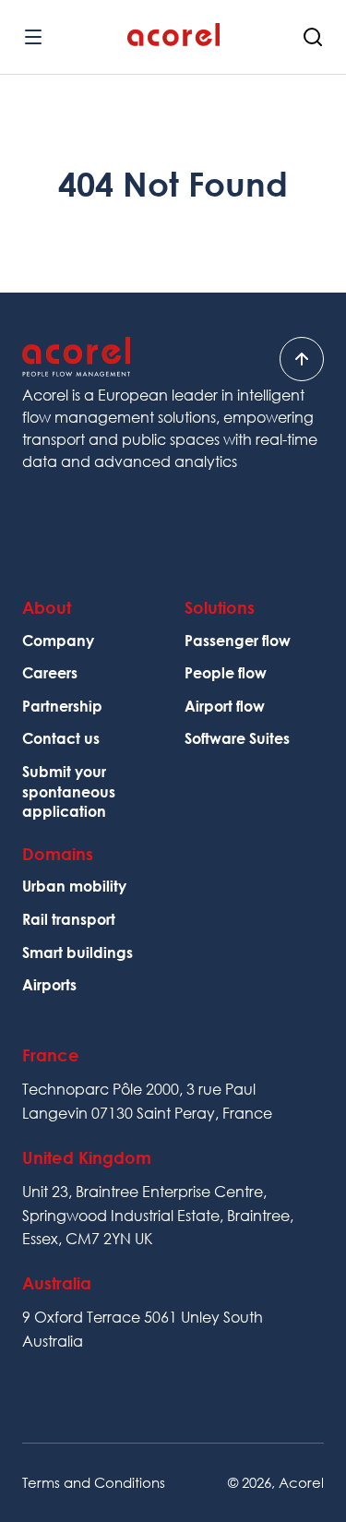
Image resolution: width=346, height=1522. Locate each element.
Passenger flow (238, 640)
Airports (49, 985)
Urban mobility (74, 886)
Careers (50, 673)
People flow (226, 673)
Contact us (61, 738)
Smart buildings (77, 952)
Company (58, 640)
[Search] (313, 37)
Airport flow (225, 706)
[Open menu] (33, 37)
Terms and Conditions (93, 1482)
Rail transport (68, 919)
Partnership (62, 706)
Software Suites (237, 738)
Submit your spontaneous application (68, 791)
